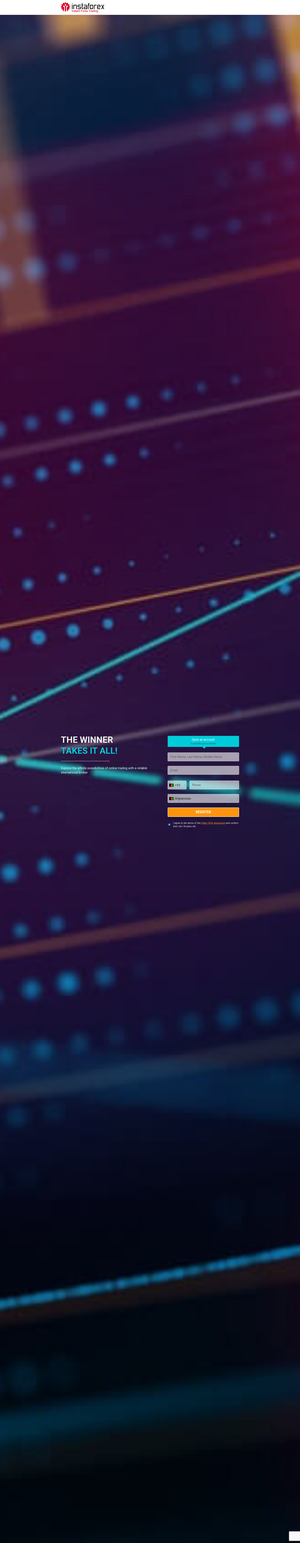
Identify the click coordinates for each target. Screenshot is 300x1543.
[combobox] (177, 785)
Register (203, 812)
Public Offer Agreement (213, 823)
